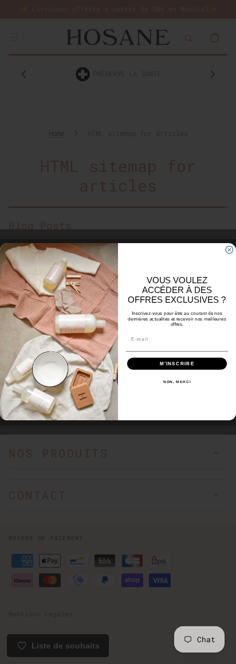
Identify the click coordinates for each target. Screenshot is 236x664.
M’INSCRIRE (177, 363)
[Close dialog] (229, 250)
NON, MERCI (177, 382)
